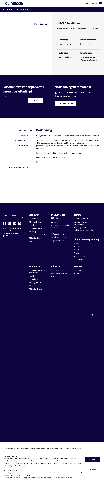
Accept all (92, 460)
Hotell (31, 241)
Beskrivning (23, 130)
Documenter (78, 259)
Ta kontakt (78, 270)
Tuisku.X (77, 253)
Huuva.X (77, 247)
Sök (35, 100)
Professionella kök (35, 228)
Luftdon (5, 9)
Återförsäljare (79, 277)
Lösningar (34, 214)
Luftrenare (55, 231)
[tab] (17, 130)
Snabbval (24, 136)
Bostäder (32, 225)
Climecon (56, 266)
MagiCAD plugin (80, 256)
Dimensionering (22, 146)
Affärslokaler (33, 219)
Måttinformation (21, 141)
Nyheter (54, 277)
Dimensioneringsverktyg (85, 239)
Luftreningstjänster (81, 219)
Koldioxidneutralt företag (60, 274)
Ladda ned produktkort (65, 103)
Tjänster (78, 214)
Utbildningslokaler (35, 238)
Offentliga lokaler (35, 222)
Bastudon (12, 9)
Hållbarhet (55, 270)
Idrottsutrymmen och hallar (39, 235)
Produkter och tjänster (58, 216)
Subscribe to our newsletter (9, 216)
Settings (93, 469)
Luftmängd (6, 96)
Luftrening (32, 232)
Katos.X (76, 250)
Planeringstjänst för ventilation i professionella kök (83, 230)
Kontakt (78, 266)
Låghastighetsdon (57, 241)
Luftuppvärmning (57, 234)
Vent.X (76, 243)
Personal (77, 274)
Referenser (34, 266)
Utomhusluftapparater (59, 237)
